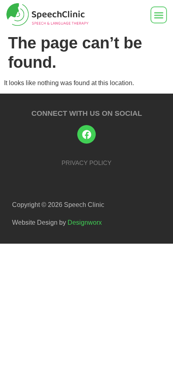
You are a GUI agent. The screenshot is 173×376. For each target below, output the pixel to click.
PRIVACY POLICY (86, 162)
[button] (158, 14)
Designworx (85, 222)
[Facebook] (86, 134)
